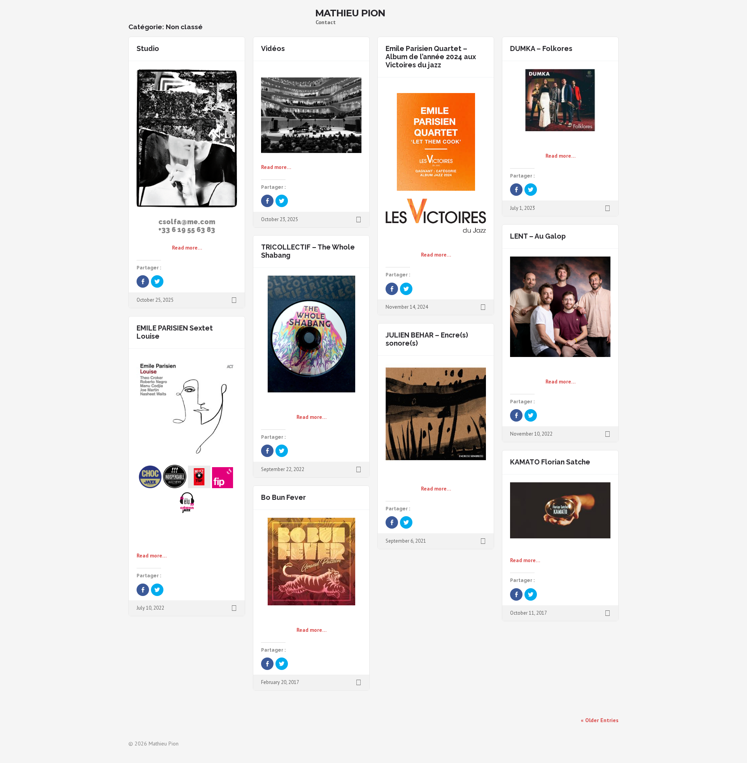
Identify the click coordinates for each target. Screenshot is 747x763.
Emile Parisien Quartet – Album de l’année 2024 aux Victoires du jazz (431, 56)
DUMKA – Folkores (541, 48)
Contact (326, 22)
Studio (148, 48)
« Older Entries (600, 720)
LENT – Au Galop (538, 236)
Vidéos (273, 48)
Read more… (187, 247)
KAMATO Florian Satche (550, 462)
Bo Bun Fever (283, 497)
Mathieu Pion (350, 13)
